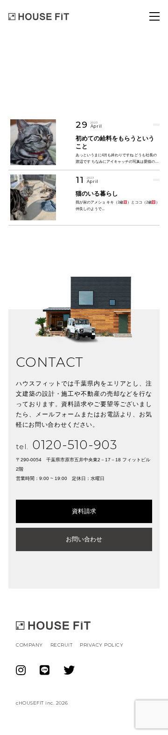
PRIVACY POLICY (101, 645)
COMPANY (29, 645)
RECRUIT (61, 645)
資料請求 (84, 511)
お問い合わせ (84, 539)
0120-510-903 (66, 444)
